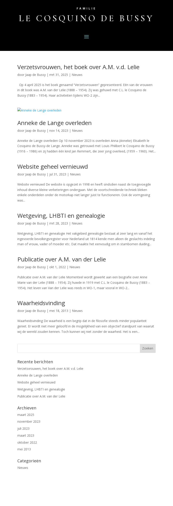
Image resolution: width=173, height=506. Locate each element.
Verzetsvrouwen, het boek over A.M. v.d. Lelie (78, 67)
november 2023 (28, 421)
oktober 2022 (27, 442)
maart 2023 (25, 435)
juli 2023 (23, 428)
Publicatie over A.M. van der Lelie (61, 259)
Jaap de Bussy (35, 75)
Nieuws (77, 75)
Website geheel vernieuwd (52, 166)
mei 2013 (24, 449)
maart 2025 (25, 415)
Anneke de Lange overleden (54, 123)
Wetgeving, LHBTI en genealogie (61, 215)
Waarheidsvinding (41, 303)
